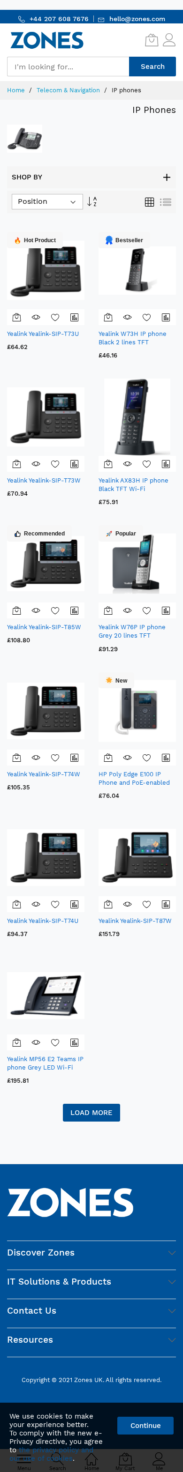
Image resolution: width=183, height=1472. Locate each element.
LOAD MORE (91, 1112)
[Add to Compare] (74, 317)
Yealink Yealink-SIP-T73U (43, 333)
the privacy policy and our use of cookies (51, 1454)
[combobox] (68, 66)
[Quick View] (36, 317)
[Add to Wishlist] (55, 317)
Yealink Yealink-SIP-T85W (44, 627)
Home (17, 90)
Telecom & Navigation (69, 90)
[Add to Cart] (16, 317)
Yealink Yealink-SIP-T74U (42, 920)
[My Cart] (151, 40)
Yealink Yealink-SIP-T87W (135, 920)
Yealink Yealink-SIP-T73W (44, 480)
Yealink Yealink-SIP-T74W (43, 774)
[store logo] (47, 40)
